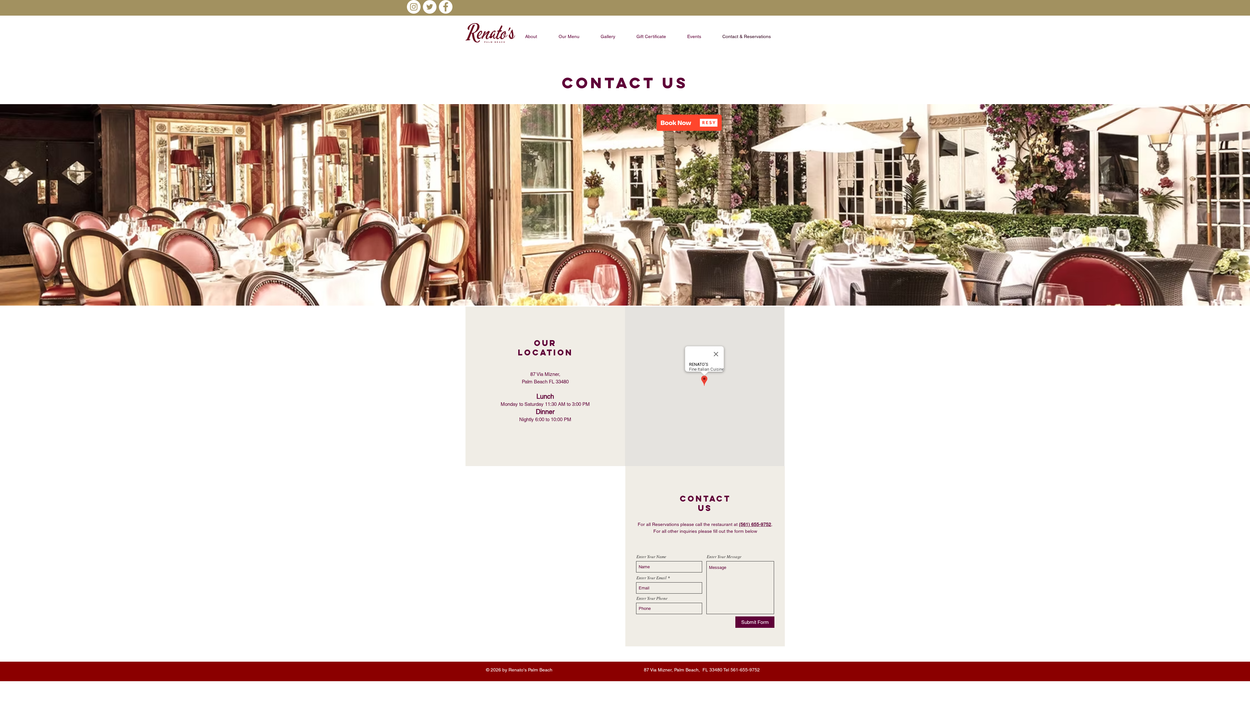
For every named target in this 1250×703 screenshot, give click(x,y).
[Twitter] (430, 7)
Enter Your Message (724, 557)
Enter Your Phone (652, 598)
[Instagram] (414, 7)
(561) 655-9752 (755, 524)
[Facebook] (445, 7)
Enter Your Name (651, 557)
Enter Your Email (651, 578)
